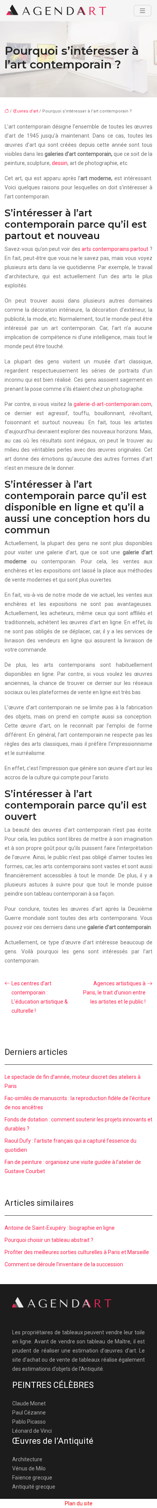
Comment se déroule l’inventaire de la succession (64, 1264)
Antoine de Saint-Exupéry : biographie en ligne (60, 1228)
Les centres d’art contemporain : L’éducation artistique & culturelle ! (39, 997)
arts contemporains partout (115, 249)
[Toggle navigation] (142, 11)
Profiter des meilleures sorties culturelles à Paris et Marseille (77, 1252)
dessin (59, 163)
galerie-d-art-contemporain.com (112, 404)
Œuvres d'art (25, 111)
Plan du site (79, 1503)
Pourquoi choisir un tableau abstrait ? (49, 1240)
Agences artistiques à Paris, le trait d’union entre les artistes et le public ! (114, 992)
